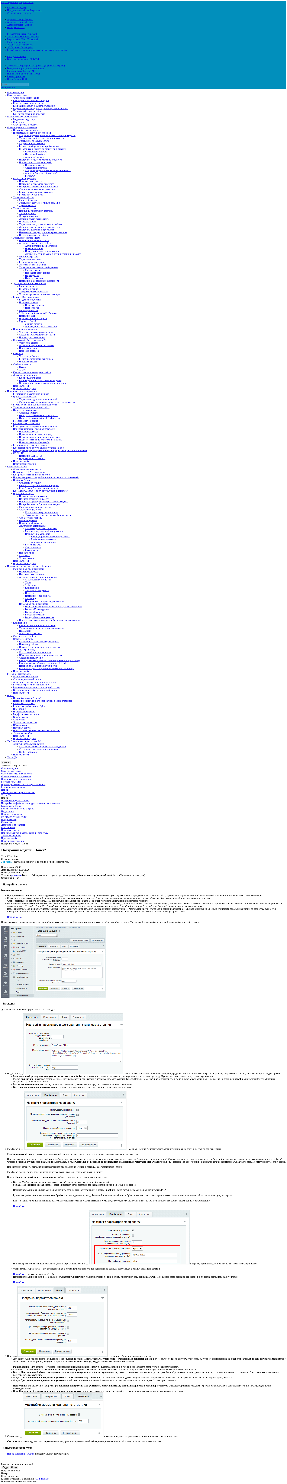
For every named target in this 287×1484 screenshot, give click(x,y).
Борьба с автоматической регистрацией (39, 485)
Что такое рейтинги (29, 356)
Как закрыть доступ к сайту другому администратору (40, 491)
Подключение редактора (31, 181)
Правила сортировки (24, 711)
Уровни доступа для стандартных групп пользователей (47, 402)
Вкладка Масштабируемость (39, 617)
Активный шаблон (34, 157)
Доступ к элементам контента (34, 219)
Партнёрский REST (17, 79)
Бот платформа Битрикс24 (20, 71)
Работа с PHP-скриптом (31, 194)
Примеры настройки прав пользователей (34, 429)
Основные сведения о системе (22, 116)
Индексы (29, 593)
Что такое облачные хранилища (35, 652)
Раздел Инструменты (30, 299)
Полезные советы (22, 727)
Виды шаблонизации (36, 151)
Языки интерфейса (28, 256)
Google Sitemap (20, 717)
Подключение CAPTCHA (32, 458)
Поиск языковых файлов (37, 272)
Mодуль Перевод (33, 270)
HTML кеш (24, 631)
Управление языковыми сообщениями (38, 267)
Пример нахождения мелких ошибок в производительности (49, 620)
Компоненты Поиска (24, 703)
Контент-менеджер (16, 7)
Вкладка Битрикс (34, 612)
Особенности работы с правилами (36, 345)
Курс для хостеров (16, 56)
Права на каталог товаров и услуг (36, 434)
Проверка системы (28, 302)
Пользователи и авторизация (22, 391)
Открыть (6, 763)
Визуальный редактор (24, 178)
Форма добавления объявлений (41, 173)
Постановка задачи (34, 165)
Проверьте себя (21, 386)
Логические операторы (25, 722)
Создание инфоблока (36, 167)
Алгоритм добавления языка (33, 291)
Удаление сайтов (27, 205)
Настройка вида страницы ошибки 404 (39, 281)
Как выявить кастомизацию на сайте (32, 372)
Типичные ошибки (23, 733)
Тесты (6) (12, 757)
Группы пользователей (24, 396)
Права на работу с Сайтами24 (34, 442)
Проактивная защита (23, 493)
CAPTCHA (19, 453)
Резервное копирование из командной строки (36, 687)
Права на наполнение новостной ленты (39, 437)
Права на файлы (27, 221)
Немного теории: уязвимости (34, 499)
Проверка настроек (29, 351)
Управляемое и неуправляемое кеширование (42, 628)
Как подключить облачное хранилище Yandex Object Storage (49, 660)
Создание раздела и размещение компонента (48, 170)
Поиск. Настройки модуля (20, 1453)
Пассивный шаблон (35, 154)
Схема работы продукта (25, 124)
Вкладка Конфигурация (37, 609)
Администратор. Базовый (20, 19)
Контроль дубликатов (30, 377)
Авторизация (8, 87)
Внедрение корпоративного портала (25, 68)
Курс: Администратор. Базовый (17, 2)
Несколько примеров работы (33, 235)
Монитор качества (28, 310)
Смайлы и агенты (22, 364)
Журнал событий (27, 321)
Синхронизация (33, 547)
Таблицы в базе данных (37, 590)
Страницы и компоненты (38, 579)
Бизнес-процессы (16, 76)
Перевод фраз (32, 275)
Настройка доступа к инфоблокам (36, 229)
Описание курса (15, 92)
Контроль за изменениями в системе (31, 474)
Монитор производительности (28, 569)
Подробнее (18, 1206)
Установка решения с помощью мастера (39, 294)
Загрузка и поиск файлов (32, 143)
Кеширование (32, 587)
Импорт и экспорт (34, 278)
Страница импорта (28, 412)
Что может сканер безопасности (41, 512)
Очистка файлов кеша (30, 633)
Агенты (23, 369)
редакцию (16, 875)
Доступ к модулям (28, 216)
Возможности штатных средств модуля (39, 641)
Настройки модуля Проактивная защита (39, 504)
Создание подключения (31, 657)
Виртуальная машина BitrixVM (23, 59)
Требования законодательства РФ (24, 741)
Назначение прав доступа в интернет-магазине (43, 232)
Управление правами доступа (34, 141)
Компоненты (31, 550)
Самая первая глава (17, 95)
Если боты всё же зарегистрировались (38, 488)
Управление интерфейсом (26, 237)
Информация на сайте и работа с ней (32, 132)
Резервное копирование (19, 674)
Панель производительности (33, 604)
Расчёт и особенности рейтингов (36, 359)
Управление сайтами (23, 197)
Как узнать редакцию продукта (29, 114)
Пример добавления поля (32, 337)
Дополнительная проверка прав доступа (39, 227)
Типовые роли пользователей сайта (31, 407)
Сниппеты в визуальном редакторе (37, 189)
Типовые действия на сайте (27, 111)
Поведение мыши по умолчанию (42, 251)
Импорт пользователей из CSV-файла (38, 415)
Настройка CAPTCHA (30, 456)
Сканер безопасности (30, 509)
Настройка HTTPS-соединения (29, 472)
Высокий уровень (28, 520)
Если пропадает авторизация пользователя (35, 426)
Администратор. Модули (20, 22)
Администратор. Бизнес (19, 24)
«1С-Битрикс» (41, 1478)
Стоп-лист (24, 555)
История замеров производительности (44, 601)
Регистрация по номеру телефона (30, 445)
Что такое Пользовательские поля (36, 332)
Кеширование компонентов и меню (37, 625)
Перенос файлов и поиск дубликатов (38, 666)
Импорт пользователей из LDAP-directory (40, 418)
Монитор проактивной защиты (35, 507)
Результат (30, 176)
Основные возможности (25, 676)
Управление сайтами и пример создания (39, 202)
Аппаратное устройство (43, 542)
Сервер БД (30, 598)
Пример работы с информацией (35, 162)
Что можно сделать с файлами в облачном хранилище (46, 668)
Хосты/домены (26, 558)
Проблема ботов (21, 480)
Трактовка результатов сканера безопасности (48, 515)
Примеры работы (28, 361)
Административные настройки (35, 243)
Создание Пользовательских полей (37, 334)
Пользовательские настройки (34, 240)
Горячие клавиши (34, 248)
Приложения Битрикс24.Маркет (23, 73)
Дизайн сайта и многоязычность (29, 283)
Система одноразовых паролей (41, 528)
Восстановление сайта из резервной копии (35, 690)
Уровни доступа (27, 213)
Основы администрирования (22, 127)
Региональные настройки (32, 262)
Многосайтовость (16, 42)
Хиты (28, 582)
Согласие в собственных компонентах (38, 749)
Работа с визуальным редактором (36, 192)
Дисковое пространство (25, 375)
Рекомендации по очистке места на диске (40, 380)
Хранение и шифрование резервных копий (35, 682)
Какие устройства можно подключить (50, 536)
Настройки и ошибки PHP (38, 596)
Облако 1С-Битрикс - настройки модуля (39, 647)
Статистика (19, 719)
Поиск (10, 695)
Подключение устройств (37, 534)
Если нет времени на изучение (29, 103)
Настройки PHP (27, 316)
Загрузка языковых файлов (32, 264)
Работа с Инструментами (26, 297)
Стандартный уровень (30, 517)
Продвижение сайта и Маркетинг (24, 10)
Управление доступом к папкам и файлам (40, 224)
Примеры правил (28, 348)
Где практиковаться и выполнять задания (34, 106)
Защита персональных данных (28, 744)
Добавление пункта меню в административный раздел (53, 254)
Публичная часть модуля (31, 574)
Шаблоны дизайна (28, 289)
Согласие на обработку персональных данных (42, 746)
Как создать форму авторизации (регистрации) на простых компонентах (50, 450)
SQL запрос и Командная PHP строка (38, 313)
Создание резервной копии (27, 679)
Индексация (19, 709)
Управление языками (30, 259)
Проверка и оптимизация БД (33, 318)
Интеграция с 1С (16, 27)
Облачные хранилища (24, 649)
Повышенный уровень (30, 523)
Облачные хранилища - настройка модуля (40, 655)
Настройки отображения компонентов (38, 186)
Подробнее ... (14, 917)
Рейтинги (18, 353)
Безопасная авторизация (25, 421)
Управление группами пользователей (38, 399)
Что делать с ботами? (30, 482)
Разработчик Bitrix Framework (22, 34)
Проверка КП (32, 307)
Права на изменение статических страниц (40, 439)
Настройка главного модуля (27, 130)
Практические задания (24, 388)
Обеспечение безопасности (27, 469)
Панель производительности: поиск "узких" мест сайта (53, 606)
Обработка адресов (29, 342)
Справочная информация (26, 97)
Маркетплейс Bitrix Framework (22, 39)
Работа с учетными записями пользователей (35, 404)
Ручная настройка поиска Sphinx (29, 706)
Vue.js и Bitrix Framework (20, 44)
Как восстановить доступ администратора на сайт (38, 447)
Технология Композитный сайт (23, 36)
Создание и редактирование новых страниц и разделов (47, 135)
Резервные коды (33, 544)
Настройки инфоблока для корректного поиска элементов (42, 701)
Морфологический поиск (26, 714)
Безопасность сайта (17, 466)
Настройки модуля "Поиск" (27, 698)
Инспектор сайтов (28, 644)
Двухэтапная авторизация (32, 526)
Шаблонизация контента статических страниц (42, 149)
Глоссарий (18, 122)
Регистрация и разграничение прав (31, 394)
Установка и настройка (19, 13)
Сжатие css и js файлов (24, 636)
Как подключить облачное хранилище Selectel (42, 663)
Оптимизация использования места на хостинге (43, 383)
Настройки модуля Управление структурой (41, 159)
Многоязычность (27, 286)
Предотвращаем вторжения (33, 496)
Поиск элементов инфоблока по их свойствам (36, 730)
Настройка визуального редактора (36, 184)
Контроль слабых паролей (26, 423)
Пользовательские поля (25, 329)
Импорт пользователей (25, 410)
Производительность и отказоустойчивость (29, 566)
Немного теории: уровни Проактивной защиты (43, 501)
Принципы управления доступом (36, 211)
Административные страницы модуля (38, 577)
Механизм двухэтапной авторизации (44, 531)
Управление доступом (24, 208)
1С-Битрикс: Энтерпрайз (20, 47)
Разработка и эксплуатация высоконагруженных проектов (37, 50)
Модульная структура (24, 119)
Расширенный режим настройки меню (39, 146)
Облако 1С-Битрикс (23, 639)
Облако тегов (20, 725)
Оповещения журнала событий (41, 326)
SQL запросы (32, 585)
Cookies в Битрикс (28, 752)
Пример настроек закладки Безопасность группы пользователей (46, 477)
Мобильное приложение (43, 539)
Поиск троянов (27, 552)
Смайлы (23, 367)
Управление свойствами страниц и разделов (41, 138)
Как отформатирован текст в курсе (31, 100)
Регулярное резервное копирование (31, 684)
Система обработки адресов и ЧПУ (31, 340)
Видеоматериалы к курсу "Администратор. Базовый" (40, 108)
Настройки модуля (28, 571)
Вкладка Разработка (35, 614)
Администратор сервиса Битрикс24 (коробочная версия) (36, 65)
